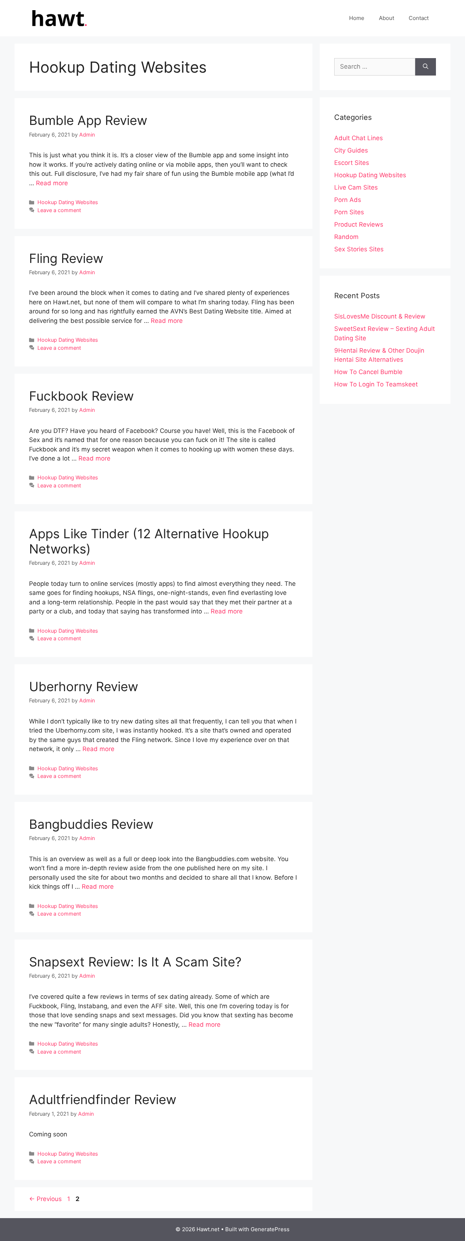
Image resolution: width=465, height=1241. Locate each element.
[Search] (425, 67)
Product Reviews (358, 224)
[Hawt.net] (58, 17)
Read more (52, 183)
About (386, 18)
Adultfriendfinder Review (102, 1099)
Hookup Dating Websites (67, 202)
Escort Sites (351, 162)
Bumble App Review (88, 120)
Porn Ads (347, 199)
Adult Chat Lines (358, 138)
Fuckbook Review (81, 395)
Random (346, 236)
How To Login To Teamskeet (376, 384)
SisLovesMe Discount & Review (379, 316)
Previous (45, 1199)
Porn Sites (349, 212)
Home (356, 18)
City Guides (351, 150)
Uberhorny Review (83, 686)
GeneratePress (270, 1229)
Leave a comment (59, 210)
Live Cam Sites (356, 187)
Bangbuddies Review (91, 824)
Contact (419, 18)
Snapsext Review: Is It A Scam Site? (135, 961)
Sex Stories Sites (359, 249)
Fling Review (66, 258)
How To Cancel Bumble (368, 372)
